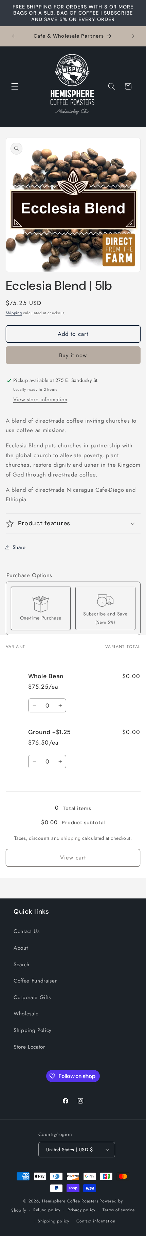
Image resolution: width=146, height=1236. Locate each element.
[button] (15, 86)
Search (22, 964)
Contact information (95, 1221)
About (21, 948)
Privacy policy (81, 1210)
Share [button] (19, 547)
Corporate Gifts (32, 997)
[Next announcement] (133, 35)
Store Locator (29, 1047)
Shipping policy (53, 1221)
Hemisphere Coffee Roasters (70, 1201)
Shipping (14, 313)
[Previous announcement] (13, 35)
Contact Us (27, 931)
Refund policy (46, 1210)
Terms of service (118, 1210)
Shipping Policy (33, 1030)
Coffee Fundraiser (35, 981)
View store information (40, 399)
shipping (71, 838)
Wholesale (26, 1013)
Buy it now (73, 355)
